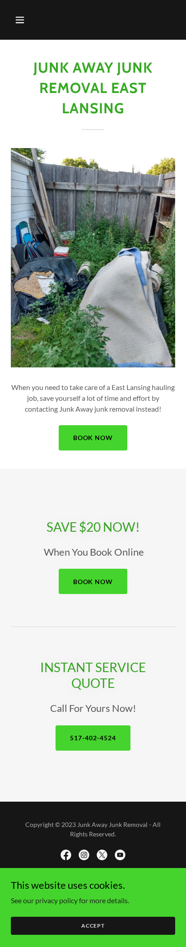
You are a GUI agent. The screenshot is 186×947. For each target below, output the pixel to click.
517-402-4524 (93, 738)
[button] (29, 20)
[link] (66, 855)
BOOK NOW (93, 437)
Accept (93, 925)
